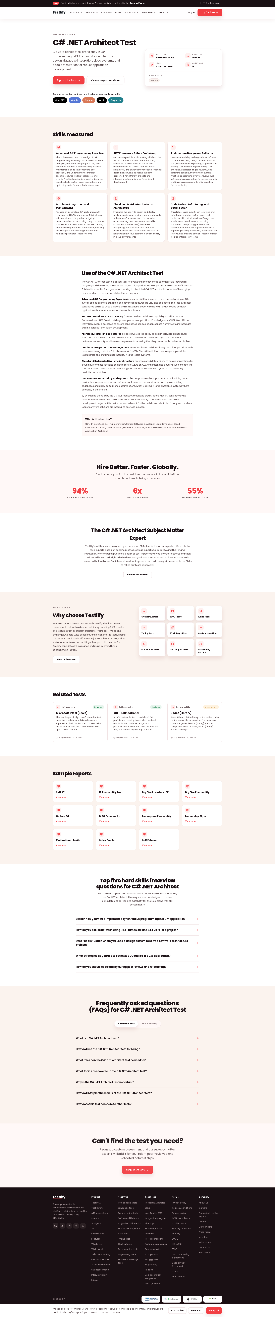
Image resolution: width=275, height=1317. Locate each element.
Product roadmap (100, 1259)
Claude (89, 100)
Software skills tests (128, 1218)
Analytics (96, 1223)
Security (176, 1233)
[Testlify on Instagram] (69, 1226)
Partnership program (156, 1244)
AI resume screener (101, 1264)
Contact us (205, 1247)
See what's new (137, 3)
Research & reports (155, 1202)
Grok (101, 100)
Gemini (74, 100)
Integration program (155, 1218)
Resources (147, 12)
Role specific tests (127, 1202)
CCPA (175, 1271)
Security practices (181, 1228)
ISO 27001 (176, 1244)
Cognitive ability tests (129, 1223)
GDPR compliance (181, 1218)
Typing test (124, 1238)
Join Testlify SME (153, 1213)
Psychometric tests (128, 1249)
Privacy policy (179, 1202)
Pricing (118, 12)
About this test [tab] (126, 1023)
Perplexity (116, 100)
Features (95, 1238)
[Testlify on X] (62, 1226)
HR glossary (151, 1264)
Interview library (99, 1274)
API (92, 1228)
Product (74, 12)
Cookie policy (179, 1223)
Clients (202, 1221)
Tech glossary (152, 1283)
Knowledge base (153, 1228)
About (162, 12)
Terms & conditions (182, 1207)
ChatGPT (60, 100)
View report (62, 797)
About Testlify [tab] (149, 1023)
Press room (205, 1232)
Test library (91, 12)
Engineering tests (127, 1254)
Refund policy (179, 1213)
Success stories (153, 1249)
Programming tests (128, 1213)
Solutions (130, 12)
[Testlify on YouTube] (83, 1226)
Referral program (154, 1238)
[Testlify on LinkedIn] (55, 1226)
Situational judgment (129, 1228)
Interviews (106, 12)
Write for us (205, 1242)
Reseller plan (97, 1233)
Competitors (151, 1254)
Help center (205, 1252)
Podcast (149, 1233)
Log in (191, 12)
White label (97, 1249)
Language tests (126, 1207)
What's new (97, 1244)
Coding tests (125, 1244)
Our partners (205, 1226)
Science (95, 1218)
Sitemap (149, 1223)
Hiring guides (151, 1259)
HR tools (149, 1269)
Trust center (178, 1276)
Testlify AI (96, 1202)
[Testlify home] (59, 12)
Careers (203, 1207)
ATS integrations (99, 1213)
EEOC (174, 1249)
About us (203, 1202)
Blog (147, 1207)
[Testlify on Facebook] (76, 1226)
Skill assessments (100, 1269)
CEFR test (123, 1233)
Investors (203, 1237)
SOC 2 (175, 1238)
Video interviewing (100, 1254)
